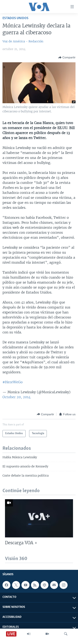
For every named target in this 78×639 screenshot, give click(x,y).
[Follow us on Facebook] (6, 585)
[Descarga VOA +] (39, 518)
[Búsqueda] (65, 634)
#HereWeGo (12, 382)
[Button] (67, 57)
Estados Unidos (15, 18)
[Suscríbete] (54, 585)
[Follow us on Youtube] (25, 585)
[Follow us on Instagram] (63, 585)
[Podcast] (44, 585)
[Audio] (28, 634)
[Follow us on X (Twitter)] (16, 585)
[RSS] (35, 585)
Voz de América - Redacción (22, 41)
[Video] (47, 634)
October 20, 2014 (16, 397)
